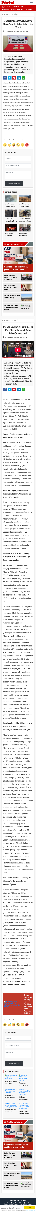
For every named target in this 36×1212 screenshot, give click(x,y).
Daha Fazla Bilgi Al (30, 1210)
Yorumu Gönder (14, 183)
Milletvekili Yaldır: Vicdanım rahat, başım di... (11, 1098)
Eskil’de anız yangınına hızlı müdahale (10, 206)
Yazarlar (25, 7)
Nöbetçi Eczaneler (17, 9)
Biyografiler (28, 9)
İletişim (30, 1204)
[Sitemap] (28, 1202)
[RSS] (24, 1202)
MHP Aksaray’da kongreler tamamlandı (11, 1083)
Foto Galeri (7, 7)
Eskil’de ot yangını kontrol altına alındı (10, 221)
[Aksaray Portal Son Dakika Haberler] (8, 2)
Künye (6, 1204)
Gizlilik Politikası (13, 1204)
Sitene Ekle (23, 1204)
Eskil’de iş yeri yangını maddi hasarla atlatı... (24, 206)
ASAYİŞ (14, 14)
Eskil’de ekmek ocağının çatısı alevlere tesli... (24, 221)
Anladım (29, 1207)
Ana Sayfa (7, 14)
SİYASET (14, 320)
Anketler (7, 9)
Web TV (16, 7)
